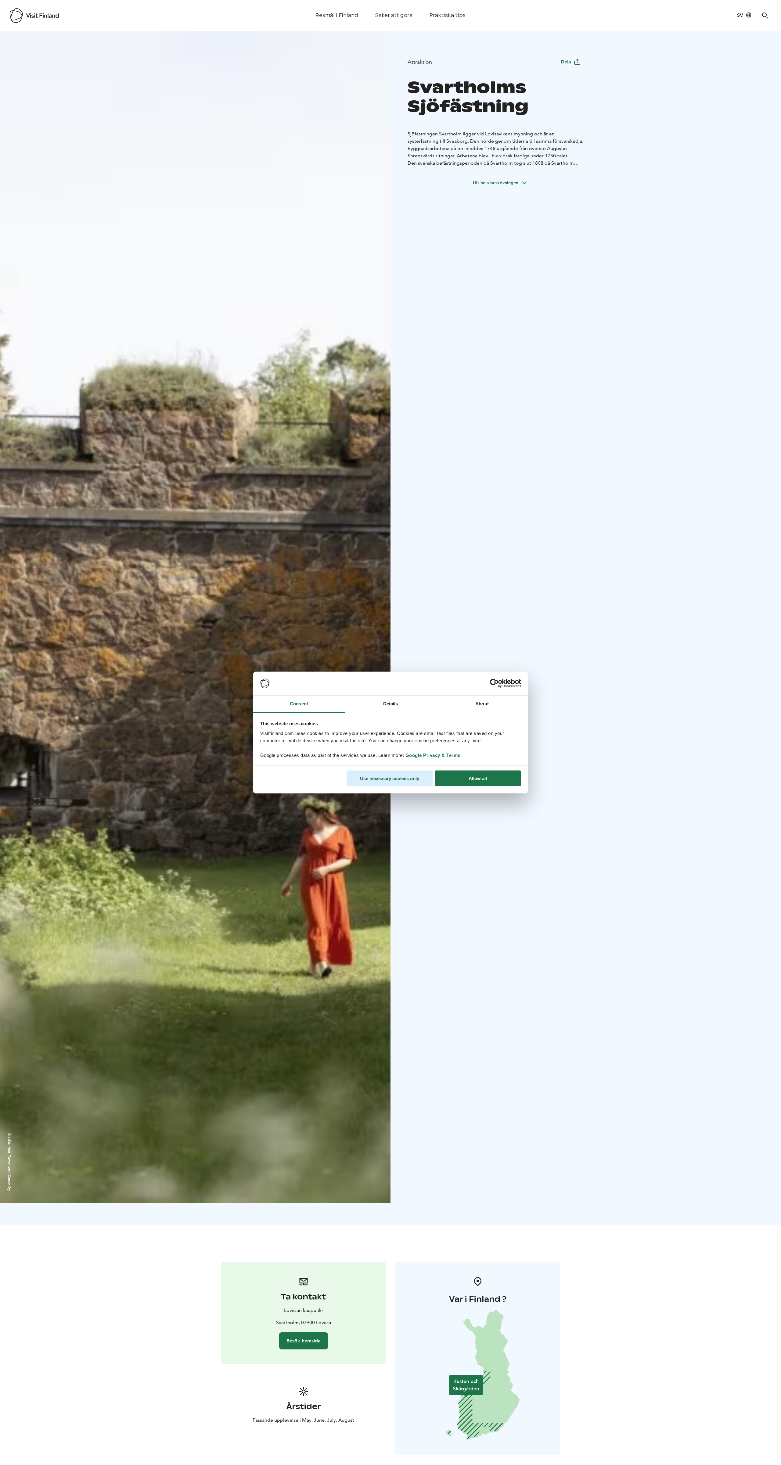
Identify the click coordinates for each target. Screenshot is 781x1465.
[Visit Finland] (34, 15)
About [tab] (482, 703)
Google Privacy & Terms (432, 755)
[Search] (765, 15)
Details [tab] (390, 703)
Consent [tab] (299, 703)
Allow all (478, 778)
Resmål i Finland (336, 15)
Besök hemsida (303, 1341)
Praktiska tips (448, 15)
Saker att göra (393, 15)
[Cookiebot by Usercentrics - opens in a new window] (494, 683)
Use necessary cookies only (389, 778)
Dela (566, 62)
